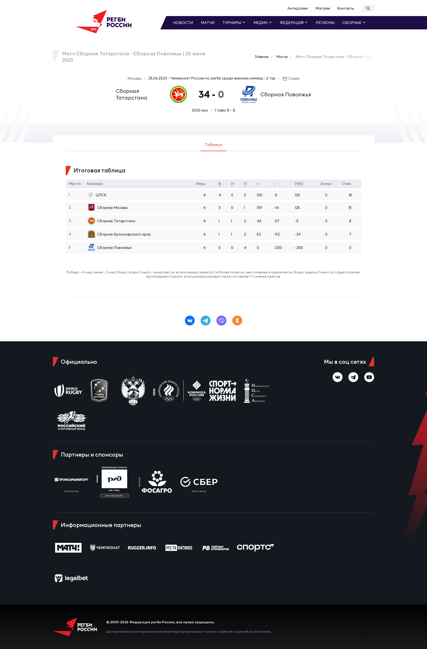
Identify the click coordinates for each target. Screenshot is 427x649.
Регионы (325, 22)
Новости (183, 22)
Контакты (345, 8)
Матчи (207, 22)
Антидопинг (297, 8)
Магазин (322, 8)
